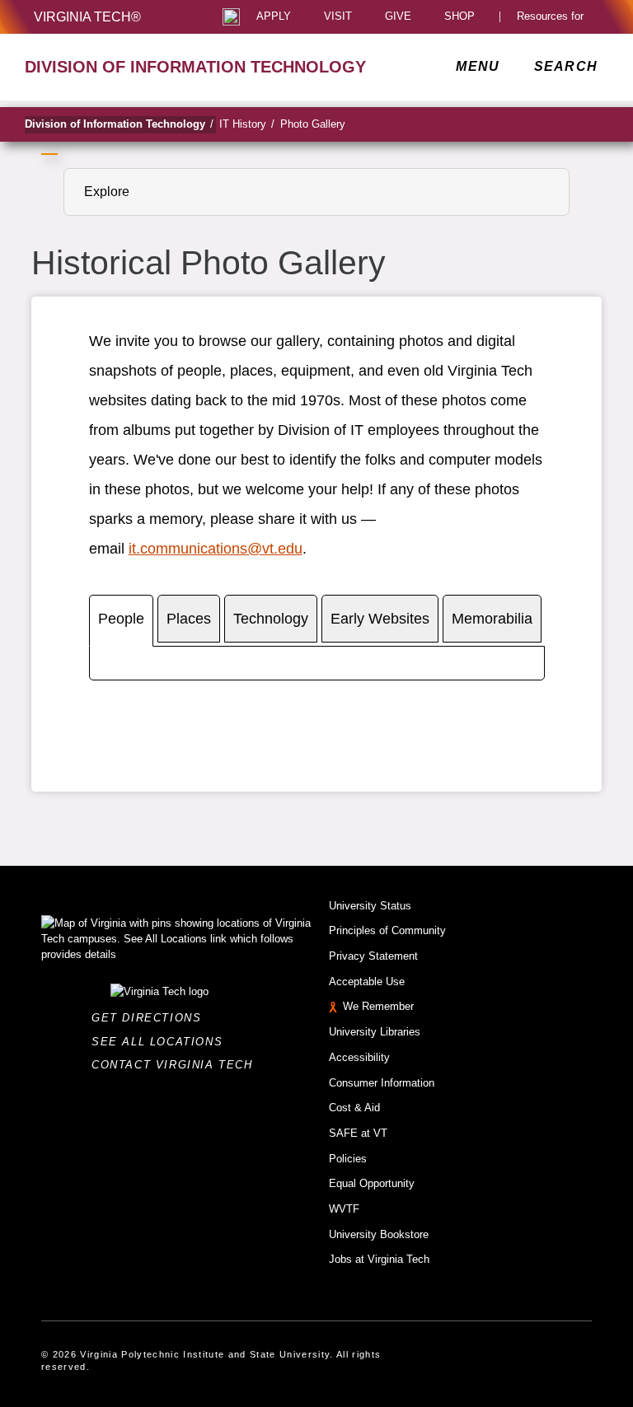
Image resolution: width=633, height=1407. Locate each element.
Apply (273, 17)
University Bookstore (379, 1234)
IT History (246, 124)
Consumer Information (381, 1083)
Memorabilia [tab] (492, 618)
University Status (370, 906)
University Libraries (374, 1032)
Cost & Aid (354, 1107)
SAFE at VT (358, 1133)
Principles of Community (387, 930)
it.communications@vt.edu (215, 548)
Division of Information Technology (119, 124)
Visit (338, 17)
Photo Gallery (312, 124)
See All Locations (161, 1041)
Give (398, 17)
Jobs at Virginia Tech (379, 1259)
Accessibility (359, 1057)
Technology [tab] (270, 618)
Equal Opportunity (372, 1183)
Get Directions (151, 1018)
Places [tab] (188, 618)
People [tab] (121, 618)
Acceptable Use (367, 981)
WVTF (344, 1209)
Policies (348, 1158)
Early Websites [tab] (380, 618)
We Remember (378, 1006)
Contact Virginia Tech (176, 1065)
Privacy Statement (373, 956)
